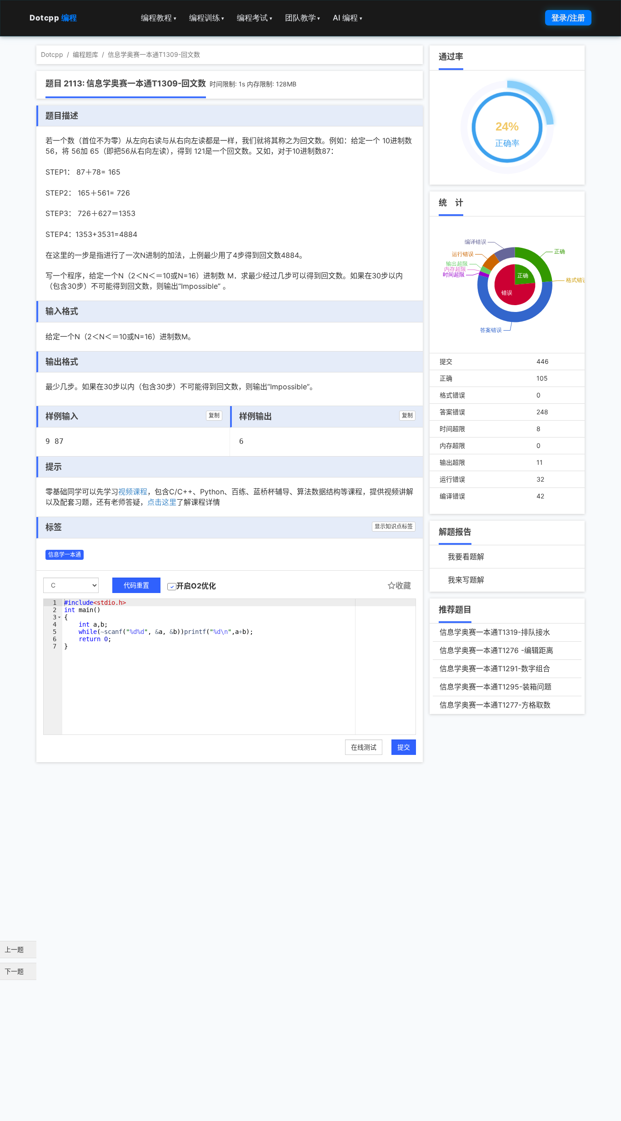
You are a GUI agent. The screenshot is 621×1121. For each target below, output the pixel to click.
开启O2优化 (196, 585)
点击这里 (161, 502)
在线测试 (363, 747)
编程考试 (254, 17)
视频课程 (132, 491)
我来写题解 (466, 579)
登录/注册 (568, 17)
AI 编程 (347, 17)
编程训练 (207, 17)
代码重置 (136, 585)
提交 (403, 747)
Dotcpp (53, 17)
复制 (214, 415)
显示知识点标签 (394, 526)
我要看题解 (466, 556)
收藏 (403, 585)
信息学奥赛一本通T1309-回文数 (154, 54)
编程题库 (85, 54)
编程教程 (158, 17)
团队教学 (303, 17)
